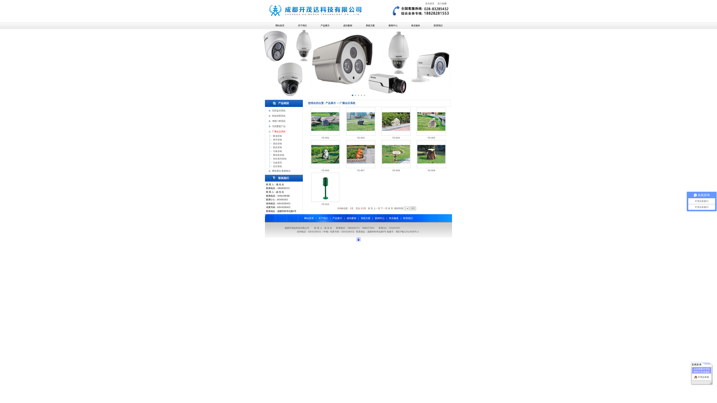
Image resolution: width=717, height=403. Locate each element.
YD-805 (431, 138)
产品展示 (325, 25)
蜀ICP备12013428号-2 (407, 231)
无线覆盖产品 (278, 126)
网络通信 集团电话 (281, 171)
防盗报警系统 (278, 116)
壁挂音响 (277, 143)
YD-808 (396, 170)
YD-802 (325, 138)
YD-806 (325, 170)
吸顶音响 (277, 136)
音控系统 (277, 166)
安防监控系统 (278, 110)
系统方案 (370, 25)
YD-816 (325, 204)
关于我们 (302, 25)
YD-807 (361, 170)
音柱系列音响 (279, 158)
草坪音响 (277, 139)
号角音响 (277, 151)
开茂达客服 (703, 377)
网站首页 (279, 25)
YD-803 (361, 138)
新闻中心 (393, 25)
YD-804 (396, 138)
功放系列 (277, 162)
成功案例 (347, 25)
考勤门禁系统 (278, 121)
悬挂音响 (277, 147)
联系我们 (438, 25)
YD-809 (431, 170)
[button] (352, 95)
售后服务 (415, 25)
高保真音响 (278, 155)
